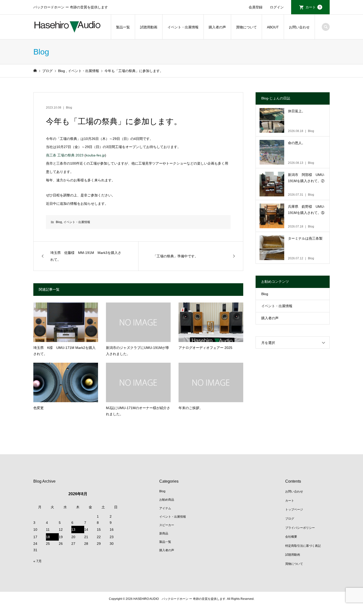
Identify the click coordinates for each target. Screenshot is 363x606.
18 (48, 537)
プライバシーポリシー (300, 528)
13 (73, 529)
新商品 (163, 533)
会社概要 (291, 536)
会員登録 (255, 7)
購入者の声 (217, 27)
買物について (246, 27)
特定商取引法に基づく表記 (303, 546)
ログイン (277, 7)
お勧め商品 (166, 499)
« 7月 (37, 561)
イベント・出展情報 (183, 27)
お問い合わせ (299, 27)
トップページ (294, 509)
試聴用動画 (148, 27)
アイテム (165, 508)
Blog (69, 107)
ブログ (289, 518)
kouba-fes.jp (95, 155)
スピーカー (166, 525)
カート (313, 7)
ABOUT (273, 27)
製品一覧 (123, 27)
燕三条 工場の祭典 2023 (64, 155)
